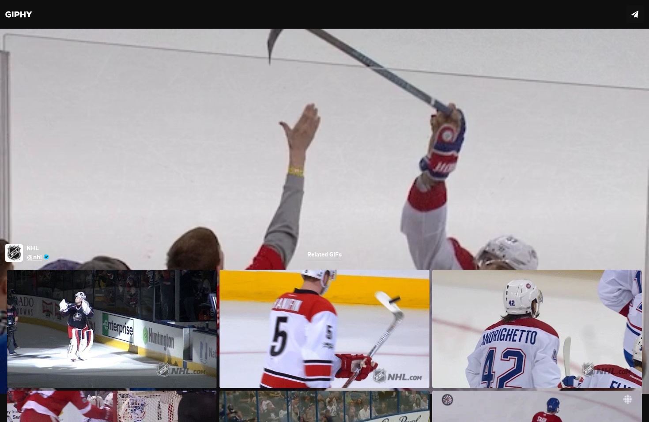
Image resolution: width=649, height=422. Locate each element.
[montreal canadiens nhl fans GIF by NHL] (324, 211)
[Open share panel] (635, 14)
